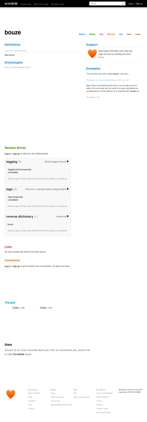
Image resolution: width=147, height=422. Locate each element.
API (75, 393)
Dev (75, 389)
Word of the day (41, 3)
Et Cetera (101, 389)
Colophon (32, 400)
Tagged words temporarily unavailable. (19, 171)
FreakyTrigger (91, 97)
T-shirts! (31, 408)
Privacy (99, 404)
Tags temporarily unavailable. (15, 198)
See (121, 34)
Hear (129, 34)
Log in (7, 153)
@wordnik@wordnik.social (61, 404)
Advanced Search (103, 412)
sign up (16, 153)
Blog (53, 393)
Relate (92, 34)
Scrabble (18, 354)
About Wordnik (34, 393)
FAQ (30, 404)
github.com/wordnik (81, 397)
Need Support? (102, 397)
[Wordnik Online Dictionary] (11, 3)
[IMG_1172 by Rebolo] (18, 307)
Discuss (111, 34)
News (53, 389)
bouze (101, 57)
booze (10, 224)
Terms (98, 400)
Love (138, 34)
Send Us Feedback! (104, 393)
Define (82, 34)
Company (32, 389)
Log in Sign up (135, 3)
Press (30, 397)
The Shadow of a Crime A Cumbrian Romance (102, 80)
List (101, 34)
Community (26, 3)
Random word (57, 3)
